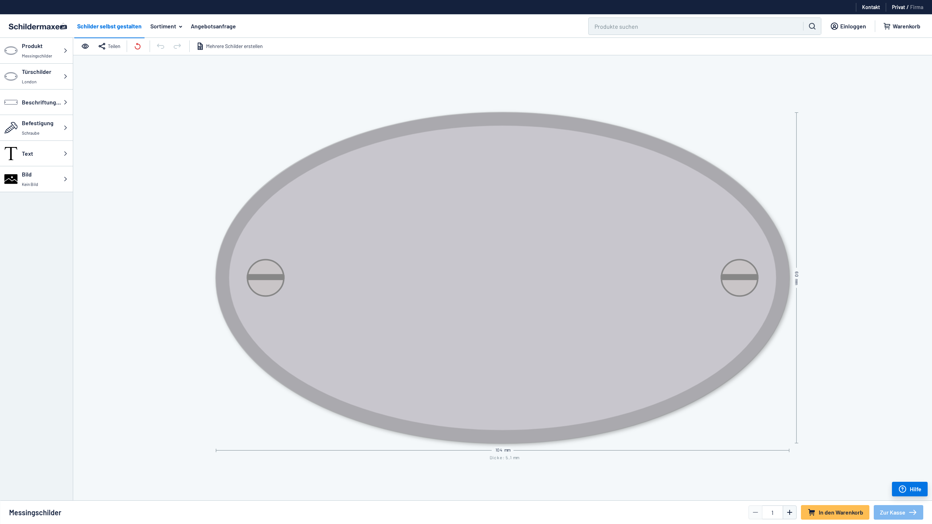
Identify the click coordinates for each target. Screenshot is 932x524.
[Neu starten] (138, 46)
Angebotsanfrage (213, 26)
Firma (916, 7)
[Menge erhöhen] (790, 512)
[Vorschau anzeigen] (86, 46)
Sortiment (163, 26)
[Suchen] (812, 26)
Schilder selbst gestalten (109, 26)
